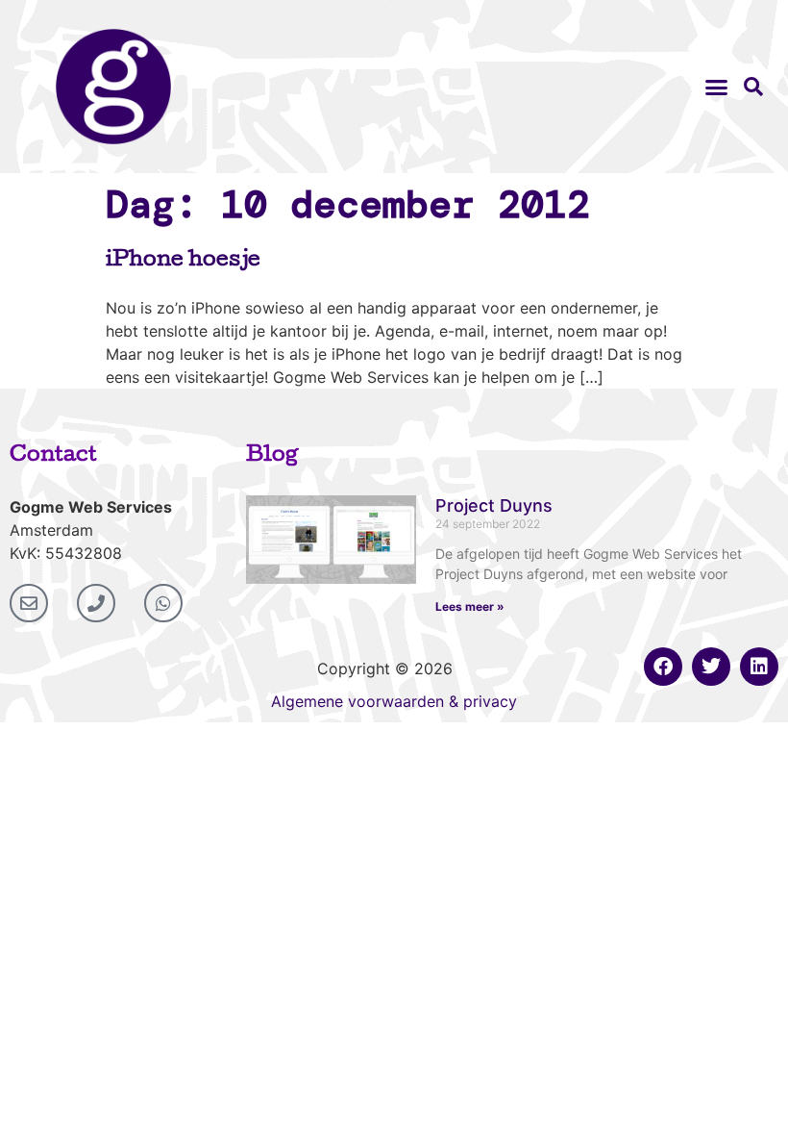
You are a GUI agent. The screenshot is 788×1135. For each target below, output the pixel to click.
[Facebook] (663, 666)
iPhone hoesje (183, 261)
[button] (717, 86)
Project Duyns (494, 505)
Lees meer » (470, 606)
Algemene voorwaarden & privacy (394, 701)
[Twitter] (711, 666)
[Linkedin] (759, 666)
